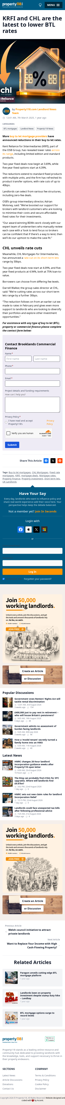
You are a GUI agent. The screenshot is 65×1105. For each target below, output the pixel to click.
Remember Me (13, 578)
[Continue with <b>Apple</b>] (28, 529)
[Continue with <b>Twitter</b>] (36, 529)
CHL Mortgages (40, 472)
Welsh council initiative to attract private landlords (29, 931)
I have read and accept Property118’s (31, 422)
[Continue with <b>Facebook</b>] (21, 529)
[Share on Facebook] (46, 460)
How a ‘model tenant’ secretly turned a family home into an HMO (36, 741)
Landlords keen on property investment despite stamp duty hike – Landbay (40, 995)
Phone (9, 365)
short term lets (52, 478)
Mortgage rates (47, 475)
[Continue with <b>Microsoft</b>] (44, 529)
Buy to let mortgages (20, 472)
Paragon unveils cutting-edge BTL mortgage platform (38, 974)
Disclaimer (40, 1088)
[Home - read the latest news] (20, 5)
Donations (8, 1084)
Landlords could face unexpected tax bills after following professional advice (37, 809)
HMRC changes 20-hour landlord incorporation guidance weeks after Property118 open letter (34, 764)
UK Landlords (10, 481)
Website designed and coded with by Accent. (43, 1099)
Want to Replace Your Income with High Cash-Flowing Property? (32, 945)
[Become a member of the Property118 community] (32, 628)
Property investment (32, 478)
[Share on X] (53, 460)
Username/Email (11, 545)
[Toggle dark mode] (40, 5)
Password (8, 557)
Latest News (9, 1075)
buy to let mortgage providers (28, 136)
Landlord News (27, 128)
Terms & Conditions (45, 1075)
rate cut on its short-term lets (41, 258)
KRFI (17, 475)
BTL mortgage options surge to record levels (37, 1014)
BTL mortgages (10, 128)
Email (8, 378)
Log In (32, 571)
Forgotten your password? (37, 578)
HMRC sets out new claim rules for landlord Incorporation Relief (38, 795)
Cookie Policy (42, 1084)
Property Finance (11, 478)
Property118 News (45, 128)
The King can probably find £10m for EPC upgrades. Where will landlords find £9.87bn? (37, 781)
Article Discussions (12, 1079)
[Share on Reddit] (59, 460)
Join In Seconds (45, 511)
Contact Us (8, 1088)
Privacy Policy (13, 416)
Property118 (21, 1098)
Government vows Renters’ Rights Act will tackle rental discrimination (37, 700)
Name (9, 353)
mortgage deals (29, 475)
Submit (12, 445)
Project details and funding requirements (27, 390)
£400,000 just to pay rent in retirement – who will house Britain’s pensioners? (36, 714)
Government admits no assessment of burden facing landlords (35, 727)
